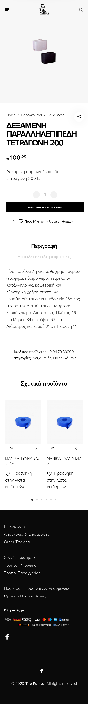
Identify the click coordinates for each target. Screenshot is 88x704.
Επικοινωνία (14, 526)
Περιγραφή (44, 246)
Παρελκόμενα (31, 115)
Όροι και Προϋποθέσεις (25, 596)
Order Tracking (17, 542)
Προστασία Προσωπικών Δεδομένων (36, 588)
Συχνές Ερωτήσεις (20, 557)
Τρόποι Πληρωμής (20, 565)
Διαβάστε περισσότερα (23, 448)
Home (11, 115)
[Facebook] (7, 636)
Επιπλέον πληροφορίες (44, 256)
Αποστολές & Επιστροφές (27, 534)
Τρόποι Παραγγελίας (22, 573)
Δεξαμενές (55, 115)
